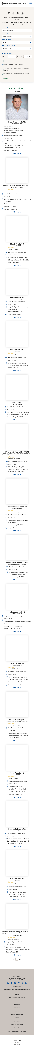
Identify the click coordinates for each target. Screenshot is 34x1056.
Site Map (17, 1042)
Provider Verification (17, 1024)
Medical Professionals (17, 1014)
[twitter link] (15, 983)
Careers (17, 1011)
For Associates (17, 1021)
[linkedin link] (26, 983)
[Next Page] (25, 959)
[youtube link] (19, 983)
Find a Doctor (17, 986)
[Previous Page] (8, 959)
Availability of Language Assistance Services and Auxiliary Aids (17, 990)
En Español (17, 1027)
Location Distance (6, 53)
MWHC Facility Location (8, 45)
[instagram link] (22, 983)
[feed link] (8, 983)
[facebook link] (11, 983)
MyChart (17, 994)
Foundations (17, 1007)
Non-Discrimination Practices (17, 997)
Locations (17, 1004)
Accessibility (17, 1044)
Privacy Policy (17, 1046)
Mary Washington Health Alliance (17, 1031)
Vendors (17, 1017)
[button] (30, 3)
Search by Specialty (7, 33)
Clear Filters (5, 78)
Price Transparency (17, 1001)
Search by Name (6, 27)
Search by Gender (6, 39)
